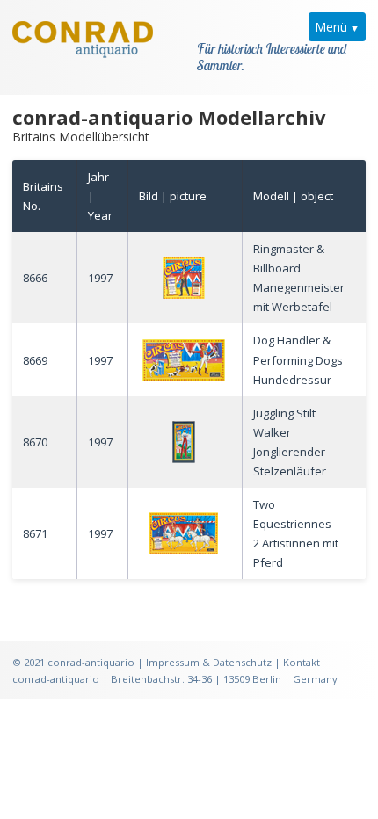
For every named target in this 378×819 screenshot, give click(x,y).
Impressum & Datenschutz (209, 662)
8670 (35, 442)
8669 (35, 360)
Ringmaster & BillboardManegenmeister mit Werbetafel (299, 278)
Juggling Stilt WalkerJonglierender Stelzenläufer (289, 442)
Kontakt (301, 662)
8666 (35, 278)
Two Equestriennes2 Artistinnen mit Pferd (295, 533)
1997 (100, 278)
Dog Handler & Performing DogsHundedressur (298, 359)
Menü (331, 26)
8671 (35, 533)
